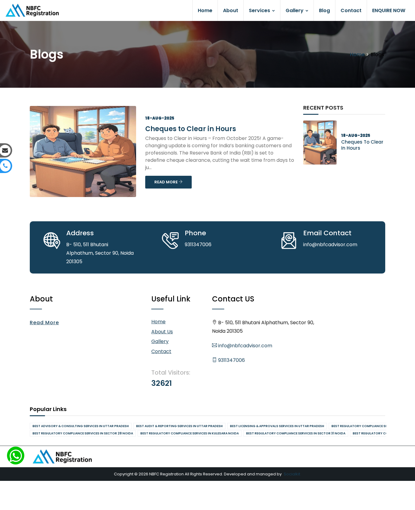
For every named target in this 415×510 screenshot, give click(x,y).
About (230, 10)
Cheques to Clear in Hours (190, 129)
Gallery (295, 10)
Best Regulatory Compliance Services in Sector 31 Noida (295, 433)
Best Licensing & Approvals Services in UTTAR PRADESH (277, 426)
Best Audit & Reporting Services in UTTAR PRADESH (179, 426)
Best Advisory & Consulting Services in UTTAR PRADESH (81, 426)
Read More (44, 322)
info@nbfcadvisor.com (244, 345)
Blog (324, 10)
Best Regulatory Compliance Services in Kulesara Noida (189, 433)
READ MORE (166, 182)
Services (260, 10)
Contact (351, 10)
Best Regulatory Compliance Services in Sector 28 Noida (83, 433)
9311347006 (231, 360)
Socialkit (292, 474)
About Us (162, 331)
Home (205, 10)
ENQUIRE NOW (388, 10)
